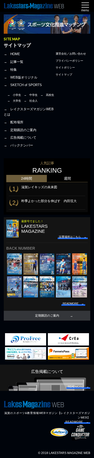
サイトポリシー (65, 67)
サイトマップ (64, 74)
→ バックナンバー (18, 145)
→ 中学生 (31, 94)
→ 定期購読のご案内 (20, 130)
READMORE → (77, 421)
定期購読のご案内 (47, 315)
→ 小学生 (14, 94)
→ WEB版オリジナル (20, 77)
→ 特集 (10, 69)
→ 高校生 (47, 94)
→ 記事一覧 (13, 62)
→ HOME (12, 54)
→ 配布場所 (13, 122)
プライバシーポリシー (69, 60)
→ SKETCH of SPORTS (23, 85)
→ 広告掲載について (20, 137)
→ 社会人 (31, 100)
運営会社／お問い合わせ (71, 53)
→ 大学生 (14, 100)
